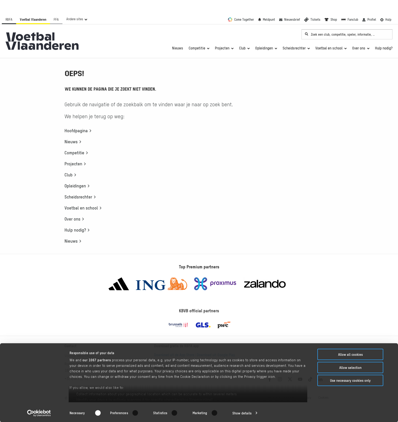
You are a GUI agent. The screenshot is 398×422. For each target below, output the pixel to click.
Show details (242, 413)
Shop (334, 19)
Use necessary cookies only (350, 380)
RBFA (9, 19)
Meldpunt (269, 19)
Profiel (371, 19)
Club (68, 174)
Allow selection (350, 367)
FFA (56, 19)
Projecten (73, 163)
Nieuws (71, 141)
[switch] (138, 412)
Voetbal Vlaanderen (33, 19)
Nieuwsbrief (292, 19)
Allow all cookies (350, 354)
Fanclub (353, 19)
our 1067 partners (96, 360)
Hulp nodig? (75, 230)
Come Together (244, 19)
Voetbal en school (81, 207)
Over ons (72, 218)
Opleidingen (75, 185)
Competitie (74, 152)
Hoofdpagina (76, 130)
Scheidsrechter (78, 196)
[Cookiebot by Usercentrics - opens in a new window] (39, 413)
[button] (76, 19)
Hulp (388, 19)
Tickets (315, 19)
